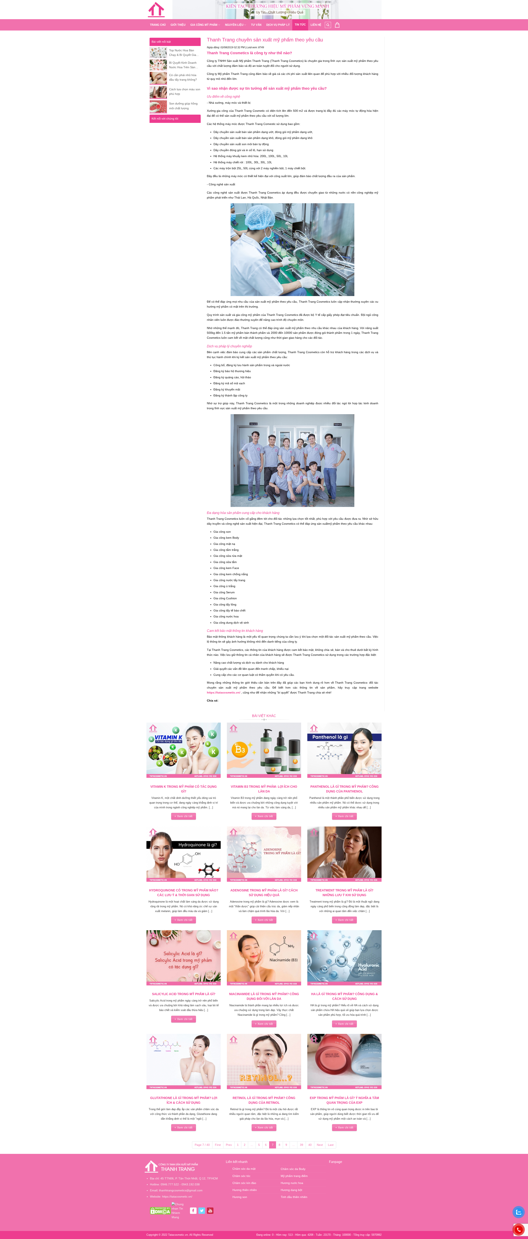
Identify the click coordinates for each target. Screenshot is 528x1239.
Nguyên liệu (234, 24)
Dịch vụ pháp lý (278, 24)
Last (331, 1144)
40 (310, 1144)
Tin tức (300, 24)
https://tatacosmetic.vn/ (223, 692)
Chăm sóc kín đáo (244, 1183)
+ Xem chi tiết (183, 816)
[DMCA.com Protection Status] (160, 1210)
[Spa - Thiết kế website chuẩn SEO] (156, 10)
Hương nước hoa (292, 1183)
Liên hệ (316, 24)
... (252, 1144)
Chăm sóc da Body (293, 1169)
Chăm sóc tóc (241, 1176)
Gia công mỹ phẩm (203, 24)
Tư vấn (256, 24)
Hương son (239, 1197)
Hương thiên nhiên (244, 1190)
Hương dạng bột (291, 1190)
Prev (229, 1144)
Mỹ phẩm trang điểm (294, 1176)
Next (320, 1144)
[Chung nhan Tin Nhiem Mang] (180, 1210)
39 (301, 1144)
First (218, 1144)
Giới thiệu (178, 24)
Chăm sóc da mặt (244, 1168)
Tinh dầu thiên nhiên (294, 1197)
